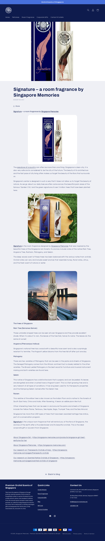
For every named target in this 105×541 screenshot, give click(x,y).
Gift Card (40, 505)
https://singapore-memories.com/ (52, 445)
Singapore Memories (59, 246)
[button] (88, 10)
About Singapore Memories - (25, 445)
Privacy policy (77, 533)
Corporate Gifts (42, 497)
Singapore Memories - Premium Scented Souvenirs (32, 533)
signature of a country (26, 167)
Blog (39, 501)
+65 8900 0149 (74, 505)
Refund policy (67, 533)
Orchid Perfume (42, 489)
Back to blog (54, 474)
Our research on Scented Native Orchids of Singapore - (36, 458)
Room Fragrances (43, 493)
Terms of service (89, 533)
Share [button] (17, 106)
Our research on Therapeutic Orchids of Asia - (32, 450)
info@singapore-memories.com (79, 501)
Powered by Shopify (54, 533)
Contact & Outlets (43, 509)
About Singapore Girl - (22, 437)
